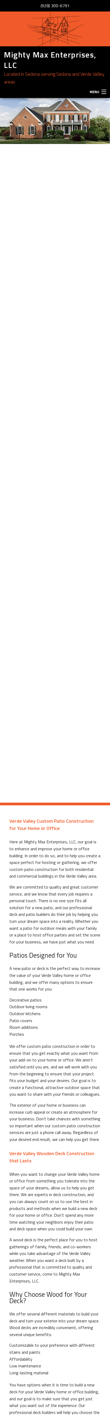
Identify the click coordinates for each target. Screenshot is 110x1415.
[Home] (55, 29)
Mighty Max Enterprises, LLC (50, 59)
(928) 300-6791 (55, 5)
